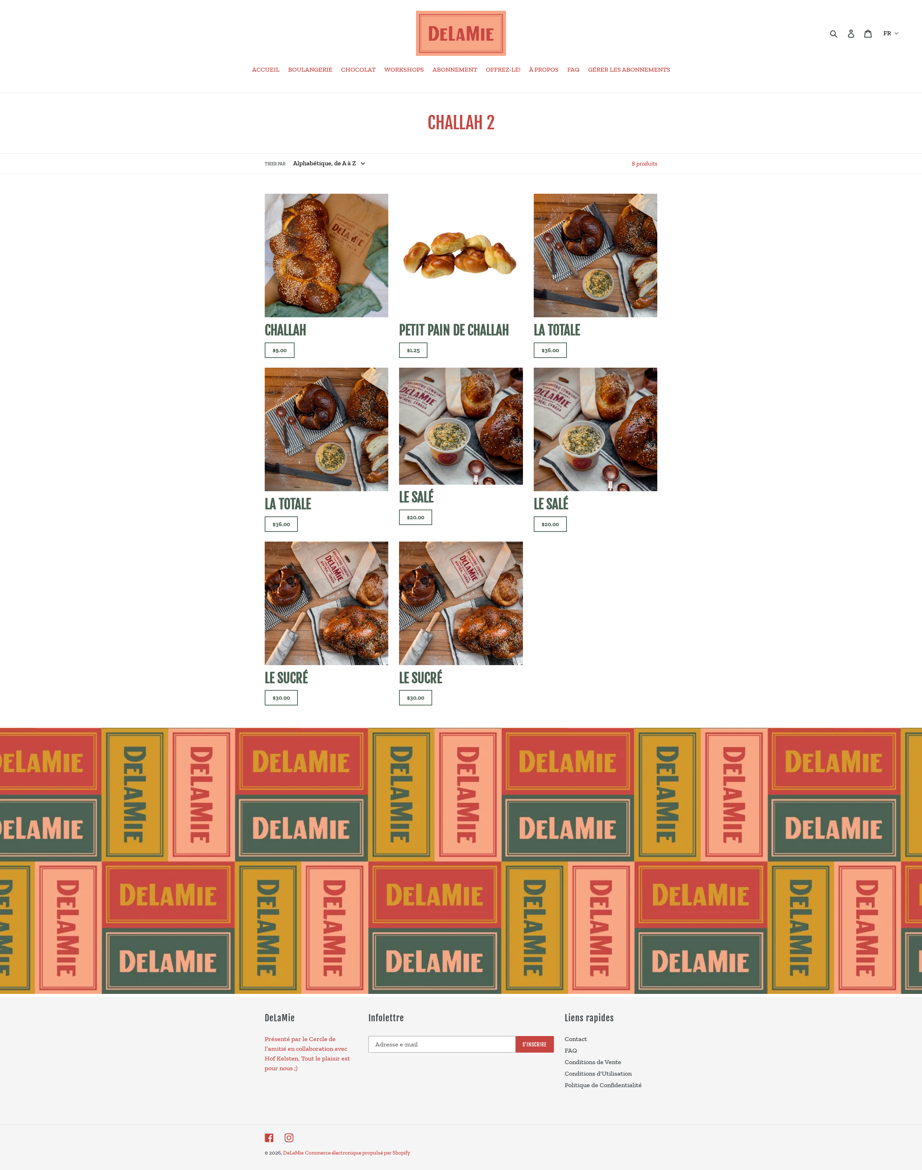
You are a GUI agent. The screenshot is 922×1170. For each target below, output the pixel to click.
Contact (576, 1039)
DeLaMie (293, 1152)
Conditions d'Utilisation (598, 1073)
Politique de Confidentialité (603, 1085)
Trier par (275, 163)
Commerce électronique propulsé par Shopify (357, 1152)
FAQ (571, 1050)
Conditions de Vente (593, 1062)
